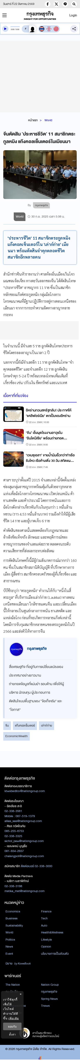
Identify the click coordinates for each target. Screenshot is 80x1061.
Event (9, 953)
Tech (44, 918)
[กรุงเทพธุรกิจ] (40, 15)
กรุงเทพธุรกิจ (49, 991)
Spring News (49, 998)
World (48, 120)
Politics (10, 939)
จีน (7, 725)
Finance (46, 911)
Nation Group (50, 984)
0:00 (12, 29)
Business (11, 918)
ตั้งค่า (12, 1034)
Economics (13, 911)
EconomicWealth (16, 736)
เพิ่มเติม (13, 1018)
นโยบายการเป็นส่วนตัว (55, 953)
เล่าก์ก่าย (46, 725)
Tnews (45, 1005)
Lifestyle (46, 939)
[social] (47, 4)
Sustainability (14, 925)
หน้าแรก (33, 120)
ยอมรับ (12, 1026)
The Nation (13, 984)
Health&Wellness (52, 932)
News (9, 946)
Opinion (46, 946)
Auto (44, 925)
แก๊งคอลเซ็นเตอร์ (25, 725)
